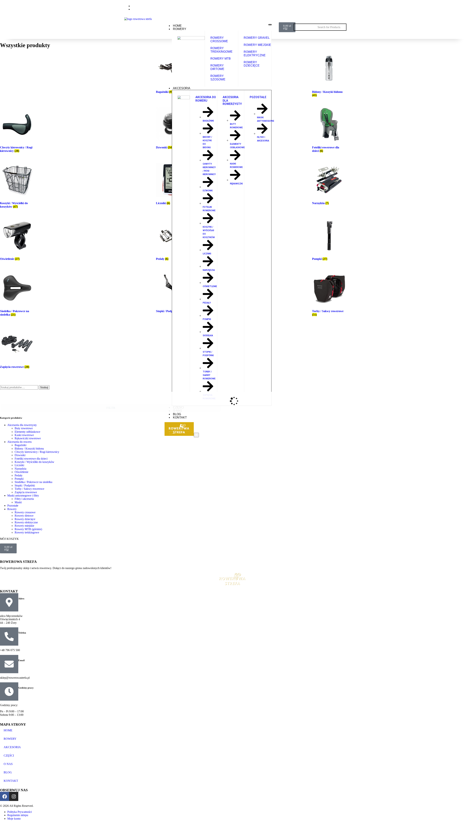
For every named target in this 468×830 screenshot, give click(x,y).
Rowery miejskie (24, 525)
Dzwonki (20, 455)
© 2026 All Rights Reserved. (16, 805)
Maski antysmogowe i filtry (23, 495)
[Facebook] (333, 7)
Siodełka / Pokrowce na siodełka (33, 482)
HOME (177, 25)
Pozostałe (12, 505)
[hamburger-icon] (270, 24)
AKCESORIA (181, 88)
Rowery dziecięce (25, 519)
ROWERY (179, 29)
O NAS (8, 763)
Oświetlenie (21, 471)
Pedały (18, 475)
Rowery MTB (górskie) (28, 529)
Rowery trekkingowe (27, 532)
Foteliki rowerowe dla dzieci (31, 458)
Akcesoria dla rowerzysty (22, 425)
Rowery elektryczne (26, 522)
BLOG (177, 414)
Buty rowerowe (24, 428)
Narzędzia (20, 468)
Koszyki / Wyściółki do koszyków (34, 461)
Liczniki (19, 465)
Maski (18, 502)
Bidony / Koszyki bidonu (29, 448)
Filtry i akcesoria (24, 498)
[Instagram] (341, 7)
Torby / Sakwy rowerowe (29, 488)
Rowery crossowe (25, 512)
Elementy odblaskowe (27, 431)
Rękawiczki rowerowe (28, 438)
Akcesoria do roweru (19, 441)
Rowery (12, 509)
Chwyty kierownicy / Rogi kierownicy (37, 451)
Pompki (19, 478)
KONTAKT (180, 417)
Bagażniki (20, 445)
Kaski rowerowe (24, 435)
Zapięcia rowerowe (26, 492)
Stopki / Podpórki (25, 485)
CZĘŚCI (9, 755)
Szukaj (44, 387)
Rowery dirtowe (24, 515)
